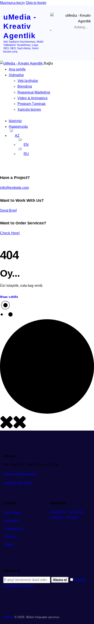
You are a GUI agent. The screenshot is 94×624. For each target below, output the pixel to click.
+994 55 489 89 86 (17, 483)
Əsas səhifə (9, 297)
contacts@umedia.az (19, 474)
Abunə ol (60, 580)
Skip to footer (36, 3)
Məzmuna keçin (12, 3)
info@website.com (14, 187)
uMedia (8, 617)
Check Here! (10, 233)
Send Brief (8, 210)
